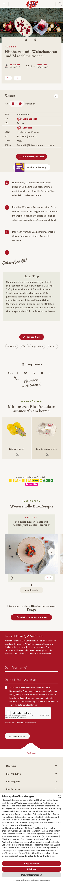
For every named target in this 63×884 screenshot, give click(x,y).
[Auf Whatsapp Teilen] (35, 373)
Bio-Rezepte (13, 789)
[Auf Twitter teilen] (26, 373)
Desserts (11, 346)
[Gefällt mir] (8, 78)
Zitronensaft (30, 119)
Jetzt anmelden (17, 736)
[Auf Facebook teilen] (18, 373)
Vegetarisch (37, 346)
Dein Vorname (16, 668)
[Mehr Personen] (20, 103)
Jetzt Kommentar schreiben (33, 617)
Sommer (52, 346)
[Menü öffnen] (4, 4)
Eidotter (27, 127)
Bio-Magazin (13, 781)
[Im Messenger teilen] (43, 373)
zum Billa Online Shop (35, 167)
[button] (51, 551)
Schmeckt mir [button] (33, 337)
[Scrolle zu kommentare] (17, 78)
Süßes (23, 346)
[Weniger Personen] (13, 103)
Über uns (11, 766)
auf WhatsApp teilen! (33, 157)
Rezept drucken (34, 364)
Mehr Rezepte (32, 590)
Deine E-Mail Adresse (21, 680)
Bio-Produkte (13, 774)
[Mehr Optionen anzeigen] (51, 373)
